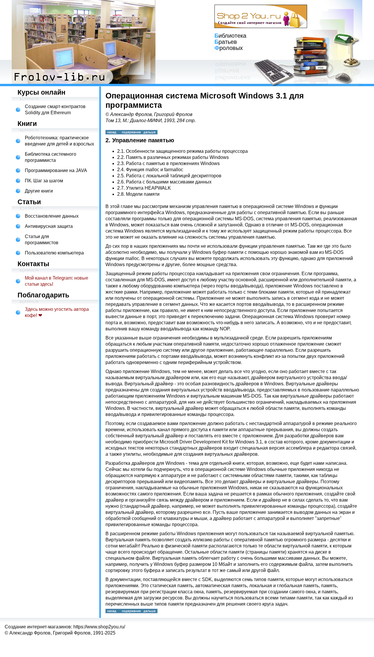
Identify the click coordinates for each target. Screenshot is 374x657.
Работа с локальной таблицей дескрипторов (173, 175)
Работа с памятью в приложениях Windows (173, 163)
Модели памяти (143, 194)
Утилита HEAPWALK (148, 188)
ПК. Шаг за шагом (44, 180)
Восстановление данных (52, 216)
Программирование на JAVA (56, 170)
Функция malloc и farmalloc (154, 169)
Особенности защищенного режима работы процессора (187, 151)
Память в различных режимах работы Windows (177, 157)
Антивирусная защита (49, 226)
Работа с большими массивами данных (169, 181)
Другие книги (39, 190)
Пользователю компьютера (54, 252)
